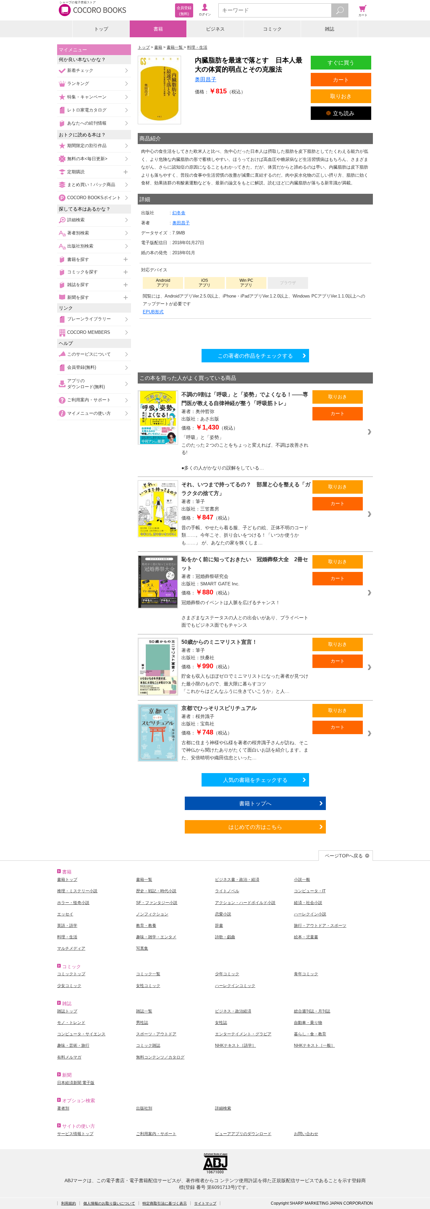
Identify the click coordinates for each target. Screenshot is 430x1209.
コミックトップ (71, 974)
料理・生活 (67, 937)
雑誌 (329, 29)
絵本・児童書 (306, 937)
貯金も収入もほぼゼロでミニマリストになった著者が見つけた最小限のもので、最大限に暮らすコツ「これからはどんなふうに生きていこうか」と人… (244, 683)
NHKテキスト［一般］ (314, 1045)
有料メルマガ (69, 1057)
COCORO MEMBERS (88, 332)
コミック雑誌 (148, 1045)
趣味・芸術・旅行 (73, 1045)
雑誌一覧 (144, 1011)
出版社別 (144, 1108)
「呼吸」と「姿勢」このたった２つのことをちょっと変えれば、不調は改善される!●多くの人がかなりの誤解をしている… (244, 452)
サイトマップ (205, 1203)
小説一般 (302, 879)
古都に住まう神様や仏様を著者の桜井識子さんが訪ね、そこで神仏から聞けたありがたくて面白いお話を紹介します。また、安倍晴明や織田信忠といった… (244, 750)
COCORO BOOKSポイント (94, 197)
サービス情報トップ (75, 1133)
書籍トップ (67, 879)
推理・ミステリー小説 (77, 891)
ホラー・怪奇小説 (73, 902)
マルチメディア (71, 948)
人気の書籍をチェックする (255, 780)
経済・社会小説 (308, 902)
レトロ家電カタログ (86, 110)
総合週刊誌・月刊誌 (312, 1011)
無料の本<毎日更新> (87, 158)
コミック (272, 29)
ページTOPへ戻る (344, 855)
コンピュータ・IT (310, 891)
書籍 (158, 29)
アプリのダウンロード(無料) (86, 383)
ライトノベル (227, 891)
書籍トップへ (255, 803)
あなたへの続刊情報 (86, 123)
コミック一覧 (148, 974)
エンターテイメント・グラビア (243, 1034)
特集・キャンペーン (86, 96)
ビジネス (215, 29)
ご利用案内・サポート (89, 399)
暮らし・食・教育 (310, 1034)
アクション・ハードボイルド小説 (245, 902)
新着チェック (80, 70)
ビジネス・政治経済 (233, 1011)
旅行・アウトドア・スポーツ (320, 925)
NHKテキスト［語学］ (235, 1045)
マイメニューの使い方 (89, 413)
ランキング (78, 83)
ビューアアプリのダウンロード (243, 1133)
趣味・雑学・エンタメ (156, 937)
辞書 (219, 925)
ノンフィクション (152, 914)
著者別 (63, 1108)
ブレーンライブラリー (89, 318)
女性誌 (221, 1022)
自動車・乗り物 (308, 1022)
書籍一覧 (144, 879)
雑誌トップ (67, 1011)
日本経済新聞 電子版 (75, 1082)
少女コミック (69, 985)
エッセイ (65, 914)
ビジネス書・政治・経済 (237, 879)
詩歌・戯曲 (225, 937)
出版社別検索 (80, 246)
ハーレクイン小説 (310, 914)
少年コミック (227, 974)
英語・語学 (67, 925)
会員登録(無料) (81, 367)
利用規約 (68, 1203)
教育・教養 (146, 925)
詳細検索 (76, 219)
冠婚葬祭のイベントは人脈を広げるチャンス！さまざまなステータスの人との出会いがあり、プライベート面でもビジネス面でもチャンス (244, 614)
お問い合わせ (306, 1133)
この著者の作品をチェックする (255, 356)
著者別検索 (78, 232)
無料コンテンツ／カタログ (160, 1057)
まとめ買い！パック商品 (91, 184)
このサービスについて (89, 354)
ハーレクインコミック (235, 985)
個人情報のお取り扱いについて (109, 1203)
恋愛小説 (223, 914)
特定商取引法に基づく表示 (164, 1203)
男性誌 (142, 1022)
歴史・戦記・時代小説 (156, 891)
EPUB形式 (153, 311)
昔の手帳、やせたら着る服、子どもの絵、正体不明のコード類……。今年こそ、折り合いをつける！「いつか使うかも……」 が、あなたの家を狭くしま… (244, 535)
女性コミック (148, 985)
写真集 (142, 948)
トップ (101, 29)
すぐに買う (341, 62)
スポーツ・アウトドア (156, 1034)
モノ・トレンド (71, 1022)
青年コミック (306, 974)
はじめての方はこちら (255, 827)
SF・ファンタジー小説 (156, 902)
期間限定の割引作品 (86, 145)
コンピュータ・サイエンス (81, 1034)
